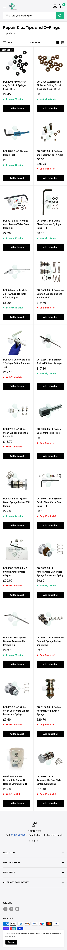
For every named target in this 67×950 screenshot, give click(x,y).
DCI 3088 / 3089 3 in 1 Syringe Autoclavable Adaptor (15, 572)
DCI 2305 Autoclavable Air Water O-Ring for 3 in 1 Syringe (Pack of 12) (49, 85)
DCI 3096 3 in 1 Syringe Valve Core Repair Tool (49, 431)
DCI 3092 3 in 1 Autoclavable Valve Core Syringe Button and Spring (50, 572)
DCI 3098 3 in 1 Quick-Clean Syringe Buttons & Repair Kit (15, 433)
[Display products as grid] (57, 42)
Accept (11, 942)
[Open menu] (4, 6)
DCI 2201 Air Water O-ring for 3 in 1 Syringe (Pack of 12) (14, 85)
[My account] (55, 6)
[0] (61, 6)
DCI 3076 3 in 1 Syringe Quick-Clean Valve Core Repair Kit (49, 502)
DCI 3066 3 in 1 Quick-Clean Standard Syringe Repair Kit (49, 224)
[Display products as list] (62, 42)
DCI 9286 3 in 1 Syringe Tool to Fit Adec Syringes (49, 361)
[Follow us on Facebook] (5, 909)
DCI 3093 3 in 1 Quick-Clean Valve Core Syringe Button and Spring (16, 711)
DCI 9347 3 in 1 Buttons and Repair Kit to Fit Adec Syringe (50, 155)
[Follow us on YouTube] (17, 909)
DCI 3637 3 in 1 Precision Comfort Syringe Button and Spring (50, 641)
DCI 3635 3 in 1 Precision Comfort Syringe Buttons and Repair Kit (50, 294)
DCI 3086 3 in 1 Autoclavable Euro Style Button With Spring (49, 780)
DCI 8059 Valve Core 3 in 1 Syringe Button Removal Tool (16, 363)
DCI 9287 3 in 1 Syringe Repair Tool (15, 153)
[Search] (60, 15)
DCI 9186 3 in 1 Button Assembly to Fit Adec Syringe (49, 711)
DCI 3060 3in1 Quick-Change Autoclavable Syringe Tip (14, 641)
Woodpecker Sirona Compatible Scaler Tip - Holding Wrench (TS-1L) (15, 780)
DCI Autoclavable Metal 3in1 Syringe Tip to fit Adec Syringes (15, 294)
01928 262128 (17, 835)
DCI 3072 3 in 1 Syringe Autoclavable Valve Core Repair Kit (16, 224)
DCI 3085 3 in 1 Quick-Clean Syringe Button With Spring (16, 502)
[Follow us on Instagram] (11, 909)
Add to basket (17, 108)
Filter (10, 42)
